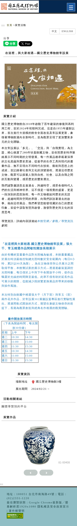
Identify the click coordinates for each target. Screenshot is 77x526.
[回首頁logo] (21, 7)
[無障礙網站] (14, 518)
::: (3, 25)
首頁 (9, 25)
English (67, 31)
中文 (54, 31)
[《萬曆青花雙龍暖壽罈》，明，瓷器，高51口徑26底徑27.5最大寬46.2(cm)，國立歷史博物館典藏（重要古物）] (38, 444)
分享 (6, 38)
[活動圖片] (40, 86)
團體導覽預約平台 (14, 406)
